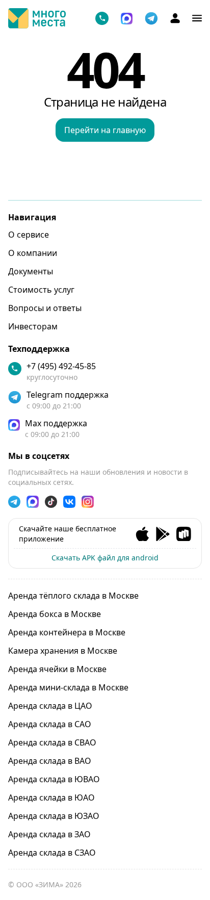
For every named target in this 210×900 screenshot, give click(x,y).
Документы (30, 271)
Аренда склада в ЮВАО (54, 779)
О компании (32, 253)
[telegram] (151, 18)
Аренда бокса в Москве (54, 614)
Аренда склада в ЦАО (50, 705)
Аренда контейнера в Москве (66, 632)
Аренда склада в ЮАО (51, 797)
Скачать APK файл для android (105, 557)
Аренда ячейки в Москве (57, 669)
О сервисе (28, 234)
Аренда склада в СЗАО (52, 852)
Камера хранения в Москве (62, 650)
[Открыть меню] (197, 18)
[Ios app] (142, 534)
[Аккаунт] (175, 18)
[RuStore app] (183, 534)
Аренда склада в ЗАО (49, 834)
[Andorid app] (162, 534)
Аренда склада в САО (49, 724)
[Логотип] (37, 18)
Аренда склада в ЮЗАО (53, 815)
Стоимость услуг (41, 289)
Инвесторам (33, 326)
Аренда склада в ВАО (49, 760)
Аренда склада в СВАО (52, 742)
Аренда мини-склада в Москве (68, 687)
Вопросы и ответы (45, 308)
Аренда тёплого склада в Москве (73, 595)
